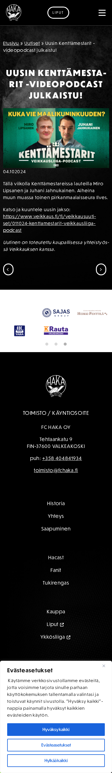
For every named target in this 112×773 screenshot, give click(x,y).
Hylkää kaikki (56, 760)
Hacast (56, 557)
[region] (56, 717)
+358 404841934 (62, 458)
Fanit (56, 570)
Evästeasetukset (56, 745)
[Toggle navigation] (102, 13)
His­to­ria (56, 503)
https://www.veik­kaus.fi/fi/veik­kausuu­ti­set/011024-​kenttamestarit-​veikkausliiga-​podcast (49, 223)
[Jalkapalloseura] (13, 12)
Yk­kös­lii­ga (52, 637)
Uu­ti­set (32, 43)
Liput (58, 12)
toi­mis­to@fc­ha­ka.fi (56, 470)
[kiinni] (106, 665)
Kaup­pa (56, 611)
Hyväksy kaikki (56, 729)
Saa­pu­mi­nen (56, 529)
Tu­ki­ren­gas (56, 583)
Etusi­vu (11, 43)
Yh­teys (56, 516)
